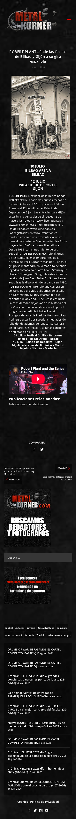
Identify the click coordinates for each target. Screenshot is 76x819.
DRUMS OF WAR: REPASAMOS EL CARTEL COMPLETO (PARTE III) (34, 740)
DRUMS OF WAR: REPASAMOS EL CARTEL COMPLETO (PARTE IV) (34, 664)
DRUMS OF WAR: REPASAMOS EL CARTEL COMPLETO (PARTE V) (34, 651)
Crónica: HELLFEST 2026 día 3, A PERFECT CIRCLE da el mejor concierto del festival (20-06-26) (37, 709)
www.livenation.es (49, 220)
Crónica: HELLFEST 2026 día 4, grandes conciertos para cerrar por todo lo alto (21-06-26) (36, 679)
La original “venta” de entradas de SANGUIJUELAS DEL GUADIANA (30, 694)
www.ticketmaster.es (22, 225)
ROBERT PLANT (19, 196)
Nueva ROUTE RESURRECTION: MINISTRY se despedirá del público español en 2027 (36, 724)
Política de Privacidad (44, 802)
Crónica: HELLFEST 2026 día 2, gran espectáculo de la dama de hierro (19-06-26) (37, 754)
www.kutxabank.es (42, 229)
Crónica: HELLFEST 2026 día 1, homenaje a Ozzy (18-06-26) (36, 770)
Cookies (22, 802)
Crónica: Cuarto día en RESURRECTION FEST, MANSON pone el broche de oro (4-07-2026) (37, 783)
